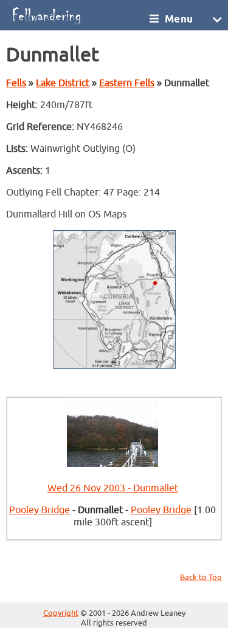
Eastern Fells (126, 83)
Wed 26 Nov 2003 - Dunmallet (112, 488)
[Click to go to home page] (77, 15)
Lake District (62, 83)
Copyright (60, 613)
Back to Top (201, 577)
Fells (16, 83)
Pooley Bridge (39, 510)
